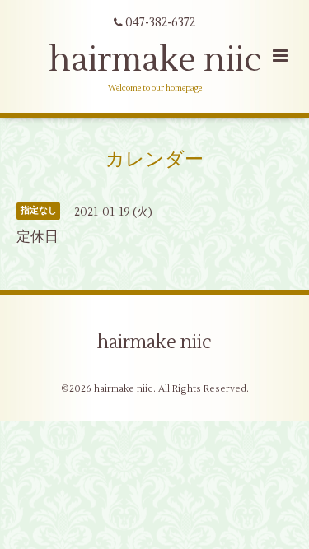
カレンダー (154, 159)
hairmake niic (155, 60)
